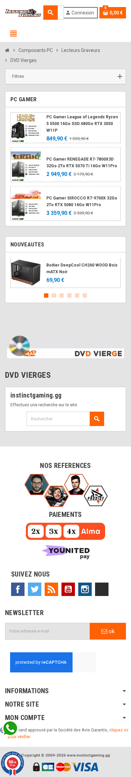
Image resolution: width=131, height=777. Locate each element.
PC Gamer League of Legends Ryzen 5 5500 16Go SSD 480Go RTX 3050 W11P (82, 124)
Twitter (34, 589)
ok (111, 631)
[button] (65, 76)
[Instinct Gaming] (23, 12)
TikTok (101, 589)
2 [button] (54, 295)
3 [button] (61, 295)
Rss (51, 589)
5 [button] (77, 295)
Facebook (18, 589)
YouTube (68, 589)
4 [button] (69, 295)
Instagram (85, 589)
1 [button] (46, 295)
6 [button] (85, 295)
